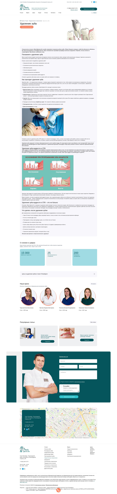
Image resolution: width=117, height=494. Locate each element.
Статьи (46, 12)
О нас (60, 12)
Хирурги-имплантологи (72, 449)
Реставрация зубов (48, 450)
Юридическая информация (52, 485)
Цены (33, 12)
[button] (21, 299)
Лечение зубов (47, 449)
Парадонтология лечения (50, 463)
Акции (39, 12)
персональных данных (80, 381)
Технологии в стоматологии (50, 465)
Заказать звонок (74, 9)
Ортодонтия (47, 459)
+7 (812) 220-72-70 (72, 8)
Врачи (27, 12)
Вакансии (92, 452)
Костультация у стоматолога (50, 466)
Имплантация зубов (48, 454)
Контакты (53, 12)
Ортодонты (69, 454)
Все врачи (93, 283)
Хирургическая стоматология (50, 457)
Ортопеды (69, 450)
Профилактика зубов (49, 452)
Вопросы (92, 453)
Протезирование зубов (49, 456)
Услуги (21, 12)
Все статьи (93, 322)
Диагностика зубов (48, 468)
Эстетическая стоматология (50, 461)
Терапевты (69, 452)
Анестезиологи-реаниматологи (74, 456)
